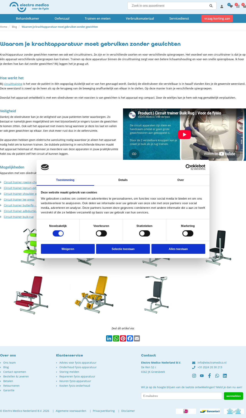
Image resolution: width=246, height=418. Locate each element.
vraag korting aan (217, 18)
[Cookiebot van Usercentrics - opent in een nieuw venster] (188, 167)
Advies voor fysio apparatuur (77, 362)
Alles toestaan (178, 249)
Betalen (8, 381)
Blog (14, 26)
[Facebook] (211, 377)
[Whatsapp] (219, 377)
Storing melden (69, 372)
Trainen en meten (98, 18)
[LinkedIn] (227, 377)
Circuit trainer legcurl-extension (24, 188)
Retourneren (11, 385)
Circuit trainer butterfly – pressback (27, 205)
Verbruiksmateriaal (140, 18)
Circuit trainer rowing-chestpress (25, 182)
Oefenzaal (62, 18)
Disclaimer (128, 411)
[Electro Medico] (29, 7)
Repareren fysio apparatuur (77, 376)
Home (3, 26)
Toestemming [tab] (65, 180)
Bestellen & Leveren (16, 376)
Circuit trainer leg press (19, 199)
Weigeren (68, 249)
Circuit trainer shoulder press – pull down (31, 194)
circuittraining (13, 84)
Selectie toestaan (123, 249)
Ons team (9, 362)
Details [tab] (123, 180)
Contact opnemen (14, 372)
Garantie (8, 390)
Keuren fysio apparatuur (75, 381)
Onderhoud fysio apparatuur (78, 367)
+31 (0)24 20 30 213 (210, 367)
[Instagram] (196, 377)
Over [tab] (180, 180)
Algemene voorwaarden (71, 411)
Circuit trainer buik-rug (19, 217)
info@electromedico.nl (212, 362)
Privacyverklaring (104, 411)
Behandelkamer (27, 18)
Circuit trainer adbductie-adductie (26, 211)
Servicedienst (179, 18)
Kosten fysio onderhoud (74, 385)
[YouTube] (204, 377)
